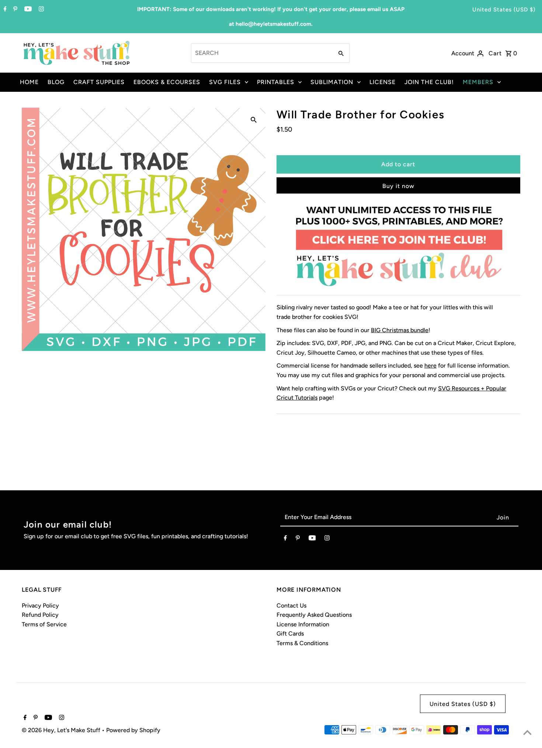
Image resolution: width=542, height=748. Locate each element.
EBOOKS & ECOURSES (166, 82)
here (430, 365)
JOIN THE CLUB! (429, 82)
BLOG (56, 82)
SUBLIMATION (331, 82)
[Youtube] (27, 9)
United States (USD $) (503, 9)
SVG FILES (225, 82)
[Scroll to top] (527, 733)
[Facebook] (4, 9)
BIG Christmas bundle (399, 330)
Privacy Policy (40, 605)
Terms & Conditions (302, 643)
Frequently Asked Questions (314, 614)
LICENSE (382, 82)
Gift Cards (290, 633)
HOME (29, 82)
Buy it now (398, 185)
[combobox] (261, 53)
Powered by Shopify (133, 730)
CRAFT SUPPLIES (99, 82)
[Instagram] (40, 9)
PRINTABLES (275, 82)
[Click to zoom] (254, 119)
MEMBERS (478, 82)
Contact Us (291, 605)
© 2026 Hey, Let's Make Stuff (62, 730)
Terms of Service (44, 624)
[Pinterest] (14, 9)
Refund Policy (40, 614)
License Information (303, 624)
